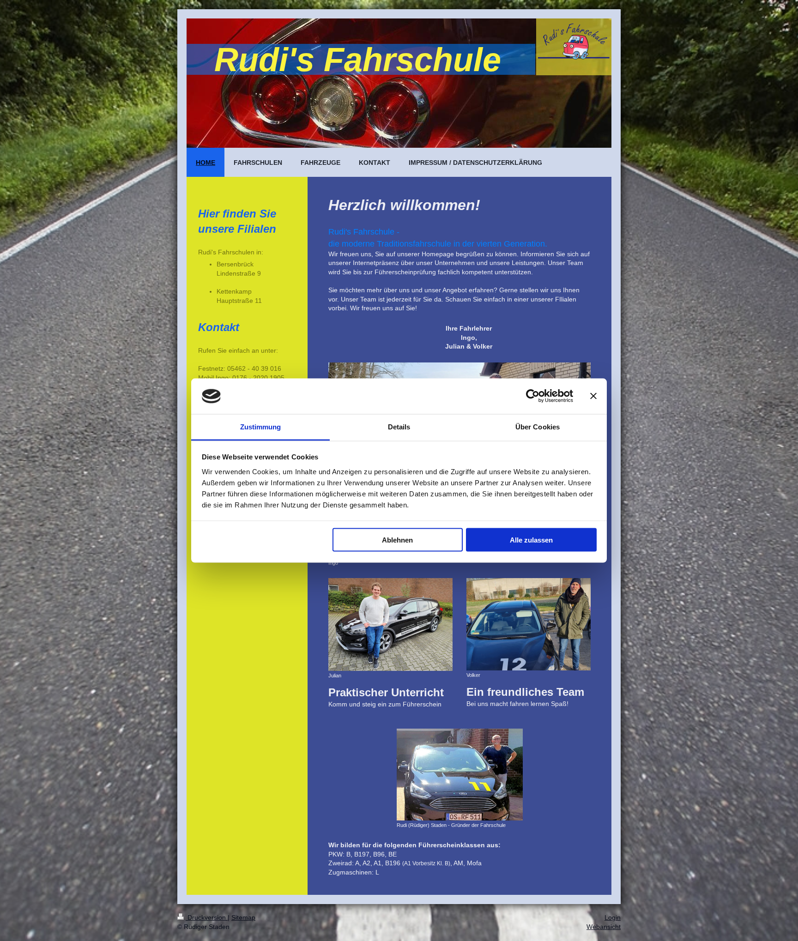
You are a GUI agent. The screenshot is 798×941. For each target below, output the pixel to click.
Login (613, 917)
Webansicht (603, 926)
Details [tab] (399, 426)
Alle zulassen (531, 540)
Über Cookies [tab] (537, 426)
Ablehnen (397, 540)
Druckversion (207, 917)
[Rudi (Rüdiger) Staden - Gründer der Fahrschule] (460, 774)
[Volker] (528, 624)
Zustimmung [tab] (260, 426)
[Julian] (390, 624)
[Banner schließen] (593, 396)
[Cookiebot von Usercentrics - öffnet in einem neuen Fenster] (532, 396)
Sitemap (243, 917)
